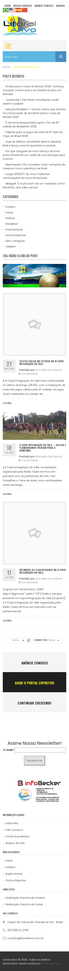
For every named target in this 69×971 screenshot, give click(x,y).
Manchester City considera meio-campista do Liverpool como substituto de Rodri (34, 166)
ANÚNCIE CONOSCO (34, 663)
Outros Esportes (16, 235)
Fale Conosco (14, 830)
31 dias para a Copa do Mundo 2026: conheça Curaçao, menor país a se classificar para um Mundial (33, 90)
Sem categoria (15, 241)
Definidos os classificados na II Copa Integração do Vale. (42, 571)
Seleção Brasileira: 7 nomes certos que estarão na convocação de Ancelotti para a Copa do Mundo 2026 (34, 113)
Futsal (9, 212)
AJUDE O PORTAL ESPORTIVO (34, 683)
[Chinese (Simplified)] (25, 10)
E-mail (8, 750)
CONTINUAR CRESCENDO (34, 703)
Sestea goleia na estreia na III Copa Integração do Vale (41, 362)
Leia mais (7, 403)
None (15, 640)
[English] (12, 10)
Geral (9, 860)
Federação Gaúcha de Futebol (25, 898)
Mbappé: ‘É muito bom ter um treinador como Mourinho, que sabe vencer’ (34, 185)
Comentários (29, 374)
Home (6, 67)
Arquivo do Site (15, 843)
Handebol (12, 224)
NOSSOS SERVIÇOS (22, 6)
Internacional (14, 229)
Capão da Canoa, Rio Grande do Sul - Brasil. (35, 922)
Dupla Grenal (14, 874)
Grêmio (10, 218)
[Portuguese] (6, 10)
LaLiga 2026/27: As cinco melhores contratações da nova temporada (26, 176)
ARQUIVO (60, 6)
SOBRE (7, 6)
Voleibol (10, 246)
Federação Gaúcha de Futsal (24, 904)
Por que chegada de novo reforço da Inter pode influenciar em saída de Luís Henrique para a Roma (34, 155)
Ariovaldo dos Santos (49, 370)
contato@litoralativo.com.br (25, 938)
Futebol (10, 207)
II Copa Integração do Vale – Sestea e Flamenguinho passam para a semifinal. (42, 447)
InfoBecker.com (52, 963)
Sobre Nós (12, 823)
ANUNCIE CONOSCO (43, 6)
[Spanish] (18, 10)
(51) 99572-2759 (18, 930)
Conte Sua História (17, 836)
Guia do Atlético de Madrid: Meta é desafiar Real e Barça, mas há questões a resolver (32, 143)
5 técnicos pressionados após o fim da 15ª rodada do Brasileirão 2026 (31, 124)
